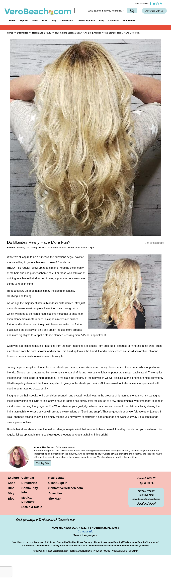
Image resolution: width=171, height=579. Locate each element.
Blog (101, 20)
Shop (11, 483)
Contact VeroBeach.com (65, 488)
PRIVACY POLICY (102, 551)
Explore (13, 477)
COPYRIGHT (41, 551)
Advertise (55, 493)
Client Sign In (57, 483)
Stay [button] (53, 20)
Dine (44, 20)
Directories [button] (66, 20)
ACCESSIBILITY (119, 551)
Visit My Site (42, 463)
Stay (11, 493)
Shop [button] (35, 20)
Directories (29, 483)
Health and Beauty (41, 33)
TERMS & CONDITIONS (81, 551)
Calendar (113, 20)
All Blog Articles (92, 33)
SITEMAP (133, 551)
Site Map (54, 498)
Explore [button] (24, 20)
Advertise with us (154, 11)
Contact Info (85, 531)
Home (12, 20)
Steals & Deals (31, 507)
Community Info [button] (86, 20)
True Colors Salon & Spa (67, 33)
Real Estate (129, 20)
